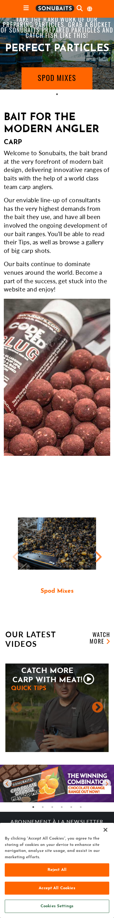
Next (97, 556)
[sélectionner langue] (90, 9)
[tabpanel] (57, 53)
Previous (16, 556)
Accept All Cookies (57, 888)
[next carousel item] (106, 783)
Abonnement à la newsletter (57, 822)
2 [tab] (43, 807)
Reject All (57, 870)
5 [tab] (71, 807)
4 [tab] (62, 807)
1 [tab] (57, 94)
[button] (57, 78)
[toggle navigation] (26, 8)
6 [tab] (81, 807)
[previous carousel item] (7, 783)
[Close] (105, 830)
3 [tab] (52, 807)
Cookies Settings (57, 906)
